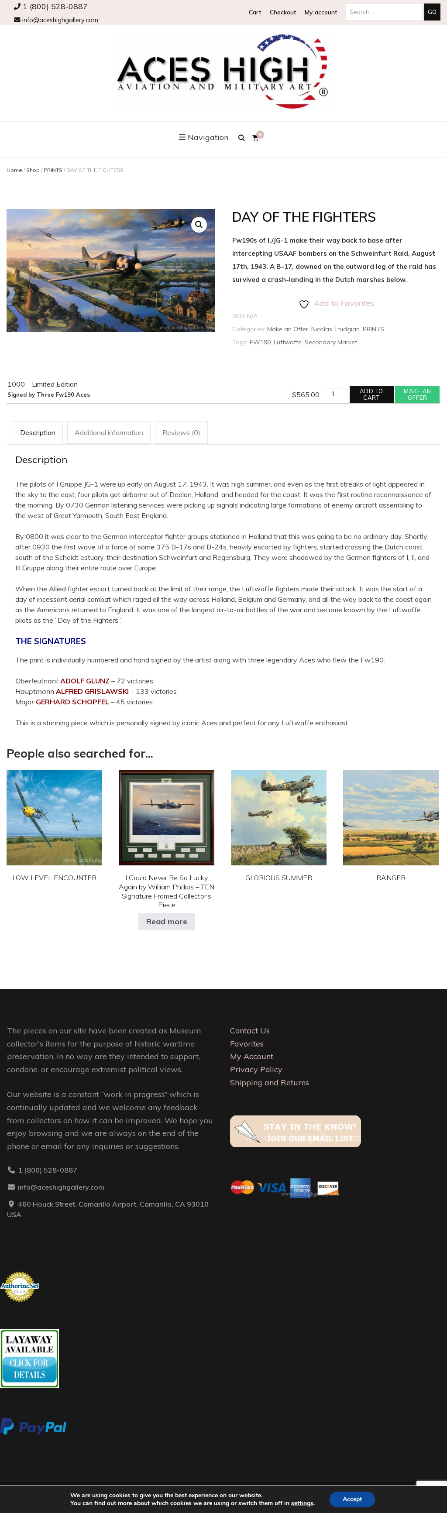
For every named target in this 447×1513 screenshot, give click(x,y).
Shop (33, 170)
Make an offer (417, 394)
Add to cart (371, 394)
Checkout (283, 12)
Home (14, 170)
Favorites (247, 1044)
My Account (251, 1056)
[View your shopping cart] (255, 138)
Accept (352, 1499)
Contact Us (250, 1031)
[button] (199, 225)
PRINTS (53, 170)
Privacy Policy (256, 1069)
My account (321, 12)
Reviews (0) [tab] (181, 432)
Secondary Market (331, 342)
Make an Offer (287, 329)
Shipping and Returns (269, 1082)
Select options (54, 810)
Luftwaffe (288, 342)
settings (302, 1503)
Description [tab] (37, 432)
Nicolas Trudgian (335, 329)
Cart (255, 12)
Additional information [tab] (109, 432)
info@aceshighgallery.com (59, 20)
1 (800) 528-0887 (54, 6)
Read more (166, 921)
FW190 (260, 342)
